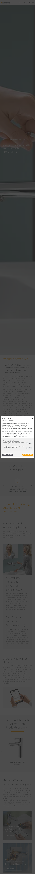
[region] (17, 445)
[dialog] (17, 437)
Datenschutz (11, 420)
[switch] (29, 443)
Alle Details (6, 449)
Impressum (4, 420)
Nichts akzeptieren (8, 454)
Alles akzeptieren (27, 454)
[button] (27, 443)
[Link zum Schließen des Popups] (32, 418)
